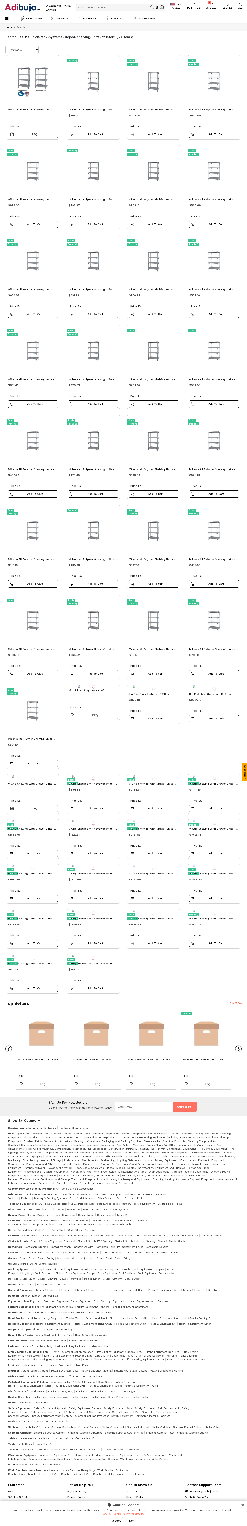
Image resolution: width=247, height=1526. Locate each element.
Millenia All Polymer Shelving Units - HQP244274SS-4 (212, 290)
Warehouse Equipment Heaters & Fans (129, 1455)
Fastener (26, 1198)
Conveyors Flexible (88, 1252)
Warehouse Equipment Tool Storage (96, 1458)
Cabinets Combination (75, 1220)
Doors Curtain (26, 1284)
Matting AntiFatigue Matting (130, 1370)
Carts (11, 1230)
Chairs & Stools (18, 1241)
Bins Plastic (42, 1209)
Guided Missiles (83, 1164)
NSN (11, 1133)
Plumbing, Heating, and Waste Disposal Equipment (183, 1179)
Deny (132, 1520)
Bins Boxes (73, 1209)
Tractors (25, 1179)
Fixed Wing (99, 1194)
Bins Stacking (91, 1209)
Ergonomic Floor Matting (95, 1301)
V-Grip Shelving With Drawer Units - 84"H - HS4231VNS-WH (31, 874)
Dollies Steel (132, 1278)
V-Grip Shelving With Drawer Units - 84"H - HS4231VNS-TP (212, 829)
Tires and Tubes (173, 1175)
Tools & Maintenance (82, 1198)
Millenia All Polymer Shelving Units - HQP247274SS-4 (152, 380)
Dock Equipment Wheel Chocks (78, 1269)
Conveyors (15, 1252)
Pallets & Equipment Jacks (53, 1381)
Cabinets (14, 1220)
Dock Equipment (18, 1269)
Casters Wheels (29, 1235)
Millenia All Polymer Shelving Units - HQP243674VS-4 (91, 470)
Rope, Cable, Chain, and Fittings (94, 1167)
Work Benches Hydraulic (69, 1474)
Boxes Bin (123, 1214)
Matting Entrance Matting (96, 1370)
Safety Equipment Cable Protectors (88, 1412)
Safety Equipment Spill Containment (157, 1408)
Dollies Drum (27, 1278)
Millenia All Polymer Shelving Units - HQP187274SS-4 (152, 200)
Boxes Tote (44, 1214)
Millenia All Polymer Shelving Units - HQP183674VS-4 (31, 470)
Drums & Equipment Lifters (93, 1290)
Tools (11, 1443)
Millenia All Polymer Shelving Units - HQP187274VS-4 (31, 200)
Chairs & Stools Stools (171, 1241)
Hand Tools (178, 1164)
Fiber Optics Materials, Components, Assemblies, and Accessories (66, 1148)
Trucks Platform (113, 1449)
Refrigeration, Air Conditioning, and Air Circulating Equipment (131, 1164)
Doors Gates (44, 1284)
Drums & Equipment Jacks (164, 1290)
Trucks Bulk (42, 1449)
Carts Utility (75, 1230)
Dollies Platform (112, 1278)
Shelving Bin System (63, 1427)
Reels (12, 1402)
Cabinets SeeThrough (118, 1224)
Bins (11, 1209)
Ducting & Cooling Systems (50, 1198)
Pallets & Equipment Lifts (69, 1385)
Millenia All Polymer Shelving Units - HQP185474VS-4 (212, 470)
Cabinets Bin (29, 1220)
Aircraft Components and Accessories (145, 1133)
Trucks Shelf (132, 1449)
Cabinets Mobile (49, 1220)
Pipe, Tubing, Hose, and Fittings (42, 1160)
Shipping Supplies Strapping (85, 1432)
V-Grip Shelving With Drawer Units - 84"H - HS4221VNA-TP (152, 919)
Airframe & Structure (39, 1194)
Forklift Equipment (20, 1306)
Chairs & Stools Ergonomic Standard (52, 1241)
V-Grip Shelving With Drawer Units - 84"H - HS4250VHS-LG (212, 919)
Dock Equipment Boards (115, 1269)
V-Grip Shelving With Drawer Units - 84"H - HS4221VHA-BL (212, 784)
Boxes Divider (86, 1214)
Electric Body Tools (170, 1203)
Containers (15, 1246)
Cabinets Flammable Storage (84, 1224)
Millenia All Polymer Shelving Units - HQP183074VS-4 (152, 470)
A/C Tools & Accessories (52, 1203)
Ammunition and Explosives (99, 1137)
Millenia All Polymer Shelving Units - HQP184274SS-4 (91, 560)
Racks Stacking (141, 1396)
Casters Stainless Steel (185, 1235)
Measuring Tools (207, 1156)
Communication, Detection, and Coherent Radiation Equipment (59, 1145)
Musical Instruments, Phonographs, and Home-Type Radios (79, 1171)
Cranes (12, 1258)
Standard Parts (134, 1198)
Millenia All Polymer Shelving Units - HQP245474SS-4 (91, 650)
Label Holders (17, 1340)
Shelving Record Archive (187, 1427)
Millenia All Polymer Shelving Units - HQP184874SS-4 (31, 560)
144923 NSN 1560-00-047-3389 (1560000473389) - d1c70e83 (38, 1060)
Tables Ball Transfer (66, 1438)
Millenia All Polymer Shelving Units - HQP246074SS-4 (212, 650)
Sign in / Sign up (18, 1497)
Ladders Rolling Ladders (70, 1346)
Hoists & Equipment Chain (130, 1323)
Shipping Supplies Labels (192, 1432)
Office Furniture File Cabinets (84, 1376)
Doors (12, 1284)
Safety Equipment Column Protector (86, 1415)
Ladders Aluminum (99, 1346)
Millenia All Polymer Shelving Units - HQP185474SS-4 (152, 560)
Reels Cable (41, 1402)
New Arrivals (117, 18)
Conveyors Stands (168, 1252)
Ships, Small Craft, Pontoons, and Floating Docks (89, 1175)
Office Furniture (18, 1376)
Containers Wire (83, 1246)
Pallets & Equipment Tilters (34, 1385)
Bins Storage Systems (115, 1209)
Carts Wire (91, 1230)
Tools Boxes (25, 1443)
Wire (11, 1464)
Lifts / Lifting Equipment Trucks (145, 1359)
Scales (12, 1421)
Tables (12, 1438)
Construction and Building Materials (122, 1145)
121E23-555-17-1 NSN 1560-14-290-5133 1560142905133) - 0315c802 (149, 1060)
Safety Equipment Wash (46, 1415)
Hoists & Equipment (21, 1323)
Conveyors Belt (65, 1252)
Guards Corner (85, 1312)
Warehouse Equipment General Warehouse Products (71, 1455)
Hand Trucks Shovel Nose (109, 1318)
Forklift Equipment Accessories (54, 1306)
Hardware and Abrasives (205, 1152)
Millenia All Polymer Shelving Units (30, 109)
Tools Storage (43, 1443)
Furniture (87, 1156)
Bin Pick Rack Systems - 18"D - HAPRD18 (209, 694)
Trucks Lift (94, 1449)
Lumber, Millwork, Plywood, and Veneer (48, 1167)
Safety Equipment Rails (117, 1408)
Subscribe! (184, 1106)
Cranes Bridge (122, 1258)
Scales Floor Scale (57, 1421)
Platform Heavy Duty (61, 1391)
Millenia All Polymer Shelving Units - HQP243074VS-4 (31, 290)
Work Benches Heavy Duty (79, 1470)
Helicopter (115, 1194)
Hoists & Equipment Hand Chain (92, 1323)
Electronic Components (73, 1127)
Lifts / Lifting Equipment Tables (186, 1359)
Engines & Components (138, 1194)
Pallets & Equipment (21, 1381)
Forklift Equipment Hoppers (92, 1306)
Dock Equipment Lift (44, 1269)
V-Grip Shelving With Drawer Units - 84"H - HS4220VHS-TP (31, 829)
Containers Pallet (132, 1246)
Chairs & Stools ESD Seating (95, 1241)
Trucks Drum (77, 1449)
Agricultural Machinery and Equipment (39, 1133)
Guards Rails (103, 1312)
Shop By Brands (146, 18)
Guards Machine (29, 1312)
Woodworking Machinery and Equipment (125, 1179)
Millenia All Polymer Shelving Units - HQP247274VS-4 (152, 290)
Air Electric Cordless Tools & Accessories (95, 1203)
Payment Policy (76, 1491)
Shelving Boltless (88, 1427)
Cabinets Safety (100, 1220)
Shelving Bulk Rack (113, 1427)
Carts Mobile (25, 1230)
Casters (13, 1235)
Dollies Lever (92, 1278)
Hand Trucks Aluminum (166, 1318)
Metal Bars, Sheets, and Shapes (141, 1175)
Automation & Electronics (40, 1127)
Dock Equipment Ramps (80, 1273)
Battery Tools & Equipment (138, 1203)
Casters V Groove (211, 1235)
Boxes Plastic (26, 1214)
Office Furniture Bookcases (47, 1376)
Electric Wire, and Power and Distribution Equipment (156, 1152)
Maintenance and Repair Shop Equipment (143, 1171)
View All (236, 1002)
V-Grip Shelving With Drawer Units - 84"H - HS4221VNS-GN (31, 964)
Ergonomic (15, 1301)
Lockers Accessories (33, 1365)
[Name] (152, 7)
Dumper (13, 1295)
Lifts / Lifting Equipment (24, 1351)
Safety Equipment (20, 1408)
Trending (72, 61)
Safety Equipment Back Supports (132, 1412)
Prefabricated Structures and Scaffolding (89, 1160)
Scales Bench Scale (31, 1421)
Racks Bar (24, 1396)
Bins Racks (58, 1209)
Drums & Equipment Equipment (55, 1290)
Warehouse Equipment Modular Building (144, 1458)
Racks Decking (79, 1396)
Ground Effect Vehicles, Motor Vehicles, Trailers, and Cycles (132, 1156)
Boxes (12, 1214)
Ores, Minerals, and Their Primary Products (64, 1183)
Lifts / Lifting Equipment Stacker (103, 1359)
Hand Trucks (16, 1318)
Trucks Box (26, 1449)
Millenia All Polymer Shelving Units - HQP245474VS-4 (31, 380)
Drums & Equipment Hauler (129, 1290)
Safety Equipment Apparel (50, 1408)
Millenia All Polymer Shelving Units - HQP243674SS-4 (31, 739)
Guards (12, 1312)
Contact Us (244, 772)
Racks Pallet (98, 1396)
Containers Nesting (157, 1246)
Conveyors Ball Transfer (38, 1252)
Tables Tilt (45, 1438)
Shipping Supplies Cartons (50, 1432)
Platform (14, 1391)
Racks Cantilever (58, 1396)
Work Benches (17, 1470)
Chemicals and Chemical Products (164, 1141)
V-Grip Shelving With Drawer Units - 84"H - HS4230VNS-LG (92, 829)
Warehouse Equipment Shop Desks (50, 1458)
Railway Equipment (166, 1160)
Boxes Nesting (105, 1214)
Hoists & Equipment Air (162, 1323)
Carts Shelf (42, 1230)
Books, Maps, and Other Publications (169, 1145)
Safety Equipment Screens (47, 1412)
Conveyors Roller (112, 1252)
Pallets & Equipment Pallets (105, 1385)
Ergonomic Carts (67, 1301)
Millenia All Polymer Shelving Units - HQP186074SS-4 (91, 290)
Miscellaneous (32, 1171)
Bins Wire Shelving (27, 1464)
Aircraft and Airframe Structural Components (92, 1133)
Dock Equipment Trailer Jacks (155, 1273)
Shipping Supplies (20, 1432)
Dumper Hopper (30, 1295)
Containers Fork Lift (108, 1246)
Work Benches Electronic (36, 1474)
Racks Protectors (118, 1396)
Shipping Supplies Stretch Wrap (124, 1432)
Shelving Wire (213, 1427)
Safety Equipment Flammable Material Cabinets (140, 1415)
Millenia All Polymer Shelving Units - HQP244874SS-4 (212, 380)
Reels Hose (24, 1402)
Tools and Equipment (22, 1203)
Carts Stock (58, 1230)
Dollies (12, 1278)
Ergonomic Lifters (123, 1301)
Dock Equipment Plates (48, 1273)
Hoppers (13, 1329)
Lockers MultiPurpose (79, 1365)
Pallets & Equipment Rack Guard (92, 1381)
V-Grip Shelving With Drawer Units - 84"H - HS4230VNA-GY (152, 874)
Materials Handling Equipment (189, 1171)
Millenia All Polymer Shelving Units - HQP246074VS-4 (91, 380)
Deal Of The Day (33, 18)
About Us (131, 1491)
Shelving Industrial (138, 1427)
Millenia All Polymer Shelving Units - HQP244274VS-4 (31, 650)
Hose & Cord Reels (20, 1334)
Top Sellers (62, 18)
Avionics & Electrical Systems (72, 1194)
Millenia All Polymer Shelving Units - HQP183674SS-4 (212, 110)
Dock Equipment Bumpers (149, 1269)
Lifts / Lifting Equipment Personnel (156, 1355)
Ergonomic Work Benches (152, 1301)
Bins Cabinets (24, 1209)
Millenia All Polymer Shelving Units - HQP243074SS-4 (212, 560)
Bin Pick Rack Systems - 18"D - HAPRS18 (148, 694)
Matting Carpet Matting (34, 1370)
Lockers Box (55, 1365)
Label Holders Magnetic (83, 1340)
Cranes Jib (63, 1258)
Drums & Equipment (21, 1290)
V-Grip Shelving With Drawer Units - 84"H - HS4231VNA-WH (92, 874)
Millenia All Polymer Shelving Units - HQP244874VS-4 (212, 200)
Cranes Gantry (45, 1258)
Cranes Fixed (104, 1258)
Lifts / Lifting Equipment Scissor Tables (56, 1359)
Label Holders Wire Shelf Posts (47, 1340)
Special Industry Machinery (40, 1175)
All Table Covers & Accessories (74, 1188)
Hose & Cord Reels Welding (91, 1334)
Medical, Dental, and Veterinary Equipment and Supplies (150, 1167)
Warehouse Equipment (22, 1455)
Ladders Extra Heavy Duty (37, 1346)
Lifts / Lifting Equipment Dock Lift (158, 1351)
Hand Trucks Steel (138, 1318)
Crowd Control (17, 1263)
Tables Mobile (27, 1438)
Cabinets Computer (32, 1224)
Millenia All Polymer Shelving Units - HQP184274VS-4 (91, 200)
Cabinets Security (123, 1220)
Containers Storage (36, 1246)
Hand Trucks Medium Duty (75, 1318)
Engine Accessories (182, 1156)
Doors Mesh (62, 1284)
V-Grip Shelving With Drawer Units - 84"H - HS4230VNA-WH (31, 919)
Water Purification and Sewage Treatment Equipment (65, 1179)
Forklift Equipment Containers (130, 1306)
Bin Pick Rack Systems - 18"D (87, 690)
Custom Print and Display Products (31, 1188)
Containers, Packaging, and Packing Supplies (114, 1141)
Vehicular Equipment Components (113, 1183)
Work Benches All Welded (44, 1470)
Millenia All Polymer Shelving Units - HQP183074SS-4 (152, 110)
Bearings (79, 1141)
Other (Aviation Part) (109, 1198)
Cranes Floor (27, 1258)
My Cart (13, 1491)
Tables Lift (88, 1438)
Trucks (12, 1449)
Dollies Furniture (47, 1278)
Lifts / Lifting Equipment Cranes (115, 1351)
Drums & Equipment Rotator (200, 1290)
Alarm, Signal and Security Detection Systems (52, 1137)
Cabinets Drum (55, 1224)
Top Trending (90, 18)
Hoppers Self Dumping (58, 1329)
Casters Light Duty (128, 1235)
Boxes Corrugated (65, 1214)
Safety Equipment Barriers (85, 1408)
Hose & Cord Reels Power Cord (53, 1334)
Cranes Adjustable (83, 1258)
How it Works (134, 1497)
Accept (116, 1520)
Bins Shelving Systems (35, 1427)
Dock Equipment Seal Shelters (116, 1273)
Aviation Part (16, 1194)
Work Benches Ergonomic (132, 1474)
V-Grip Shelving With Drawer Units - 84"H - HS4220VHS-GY (212, 874)
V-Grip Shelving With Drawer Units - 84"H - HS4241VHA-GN (152, 829)
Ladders (13, 1346)
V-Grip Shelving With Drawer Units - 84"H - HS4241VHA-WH (92, 784)
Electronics (15, 1127)
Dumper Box (50, 1295)
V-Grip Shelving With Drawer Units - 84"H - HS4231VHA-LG (152, 784)
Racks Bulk (39, 1396)
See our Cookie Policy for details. (123, 1513)
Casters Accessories (54, 1235)
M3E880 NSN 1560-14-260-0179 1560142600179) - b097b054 (203, 1060)
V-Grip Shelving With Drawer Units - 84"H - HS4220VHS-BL (92, 919)
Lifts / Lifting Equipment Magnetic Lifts (68, 1355)
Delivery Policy (76, 1497)
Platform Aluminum (34, 1391)
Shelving (14, 1427)
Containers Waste (61, 1246)
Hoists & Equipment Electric (53, 1323)
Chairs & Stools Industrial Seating (135, 1241)
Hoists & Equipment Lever (195, 1323)
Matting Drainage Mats (64, 1370)
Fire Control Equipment (212, 1148)
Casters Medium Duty (155, 1235)
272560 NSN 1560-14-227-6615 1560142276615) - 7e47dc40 (92, 1060)
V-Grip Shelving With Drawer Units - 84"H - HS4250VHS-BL (92, 964)
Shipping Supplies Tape (160, 1432)
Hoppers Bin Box (31, 1329)
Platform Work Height (121, 1391)
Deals (131, 61)
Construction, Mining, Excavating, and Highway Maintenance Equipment (152, 1148)
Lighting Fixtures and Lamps (134, 1160)
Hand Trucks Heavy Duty (41, 1318)
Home (9, 27)
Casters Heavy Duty (80, 1235)
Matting (13, 1370)
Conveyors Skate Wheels (140, 1252)
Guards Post (48, 1312)
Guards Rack (66, 1312)
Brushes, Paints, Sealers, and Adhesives (48, 1141)
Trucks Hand (59, 1449)
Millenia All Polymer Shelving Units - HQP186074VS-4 (152, 650)
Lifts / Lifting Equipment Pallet (114, 1355)
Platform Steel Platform (91, 1391)
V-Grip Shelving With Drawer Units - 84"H (31, 784)
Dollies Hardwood (71, 1278)
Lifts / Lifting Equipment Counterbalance (68, 1351)
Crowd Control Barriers (43, 1263)
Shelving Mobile (161, 1427)
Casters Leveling (104, 1235)
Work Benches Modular (100, 1474)
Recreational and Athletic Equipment (48, 1164)
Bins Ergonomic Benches (39, 1301)
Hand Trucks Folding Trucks (199, 1318)
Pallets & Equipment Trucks (141, 1385)
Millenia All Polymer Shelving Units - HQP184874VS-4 (91, 110)
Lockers (13, 1365)
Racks (12, 1396)
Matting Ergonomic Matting (166, 1370)
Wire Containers (50, 1464)
